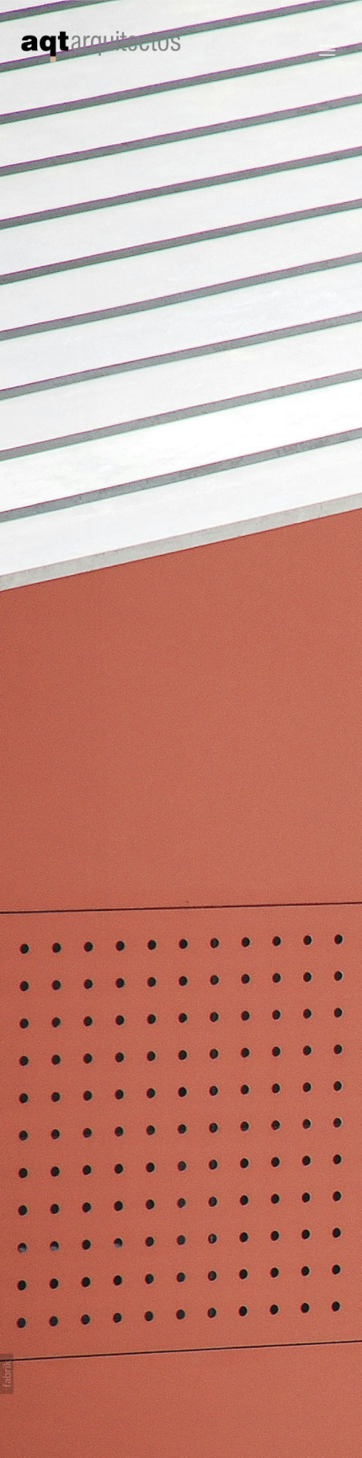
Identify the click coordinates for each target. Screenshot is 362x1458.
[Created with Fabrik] (6, 1374)
